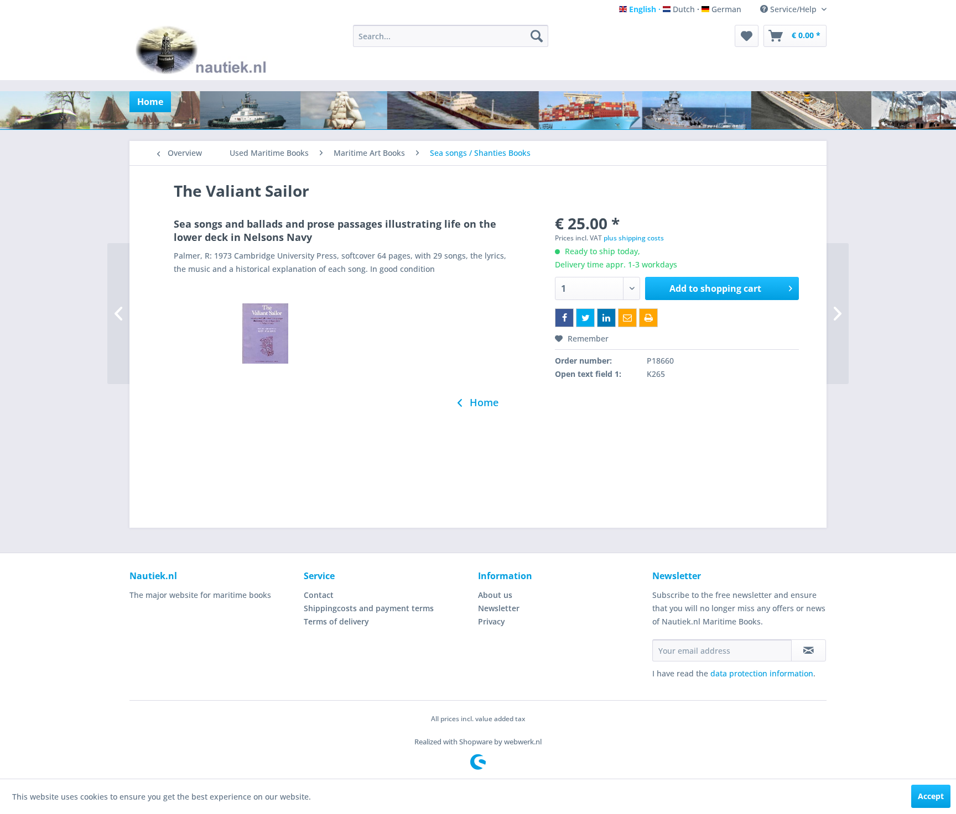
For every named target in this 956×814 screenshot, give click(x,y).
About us (495, 595)
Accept (931, 796)
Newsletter (498, 608)
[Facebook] (564, 318)
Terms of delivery (336, 621)
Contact (319, 595)
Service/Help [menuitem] (793, 9)
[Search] (536, 36)
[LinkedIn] (606, 318)
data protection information (761, 673)
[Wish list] (746, 36)
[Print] (648, 318)
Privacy (491, 621)
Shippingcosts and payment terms (369, 608)
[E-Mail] (627, 318)
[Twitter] (585, 318)
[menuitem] (450, 36)
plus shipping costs (634, 238)
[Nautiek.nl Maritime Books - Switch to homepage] (203, 50)
